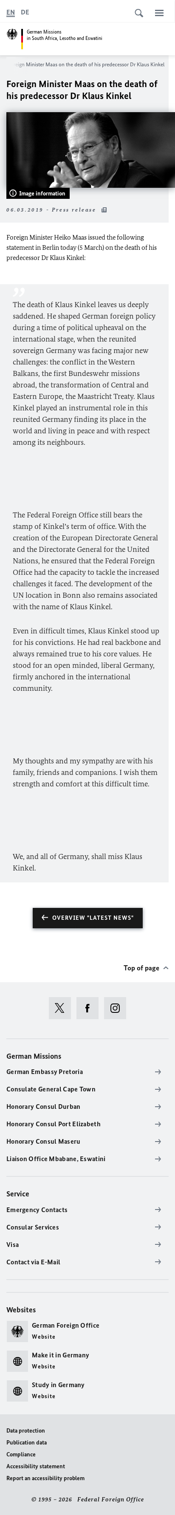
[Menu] (159, 12)
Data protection (25, 1430)
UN (18, 595)
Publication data (26, 1442)
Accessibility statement (35, 1466)
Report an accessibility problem (45, 1478)
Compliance (21, 1454)
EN (10, 12)
